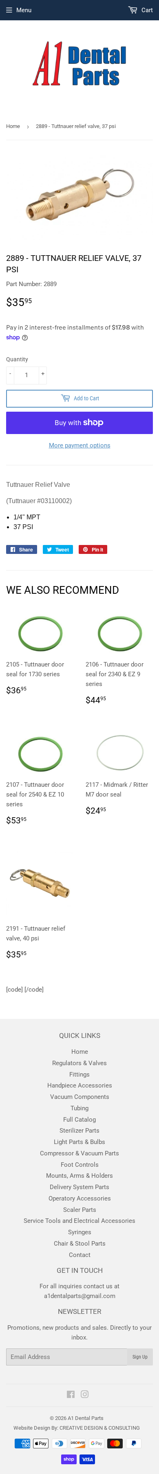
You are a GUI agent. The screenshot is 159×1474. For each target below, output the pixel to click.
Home (13, 126)
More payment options (79, 445)
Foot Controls (80, 1164)
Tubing (79, 1108)
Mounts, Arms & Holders (79, 1175)
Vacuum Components (79, 1097)
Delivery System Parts (79, 1187)
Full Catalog (79, 1119)
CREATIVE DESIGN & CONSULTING (100, 1428)
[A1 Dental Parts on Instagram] (85, 1395)
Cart (146, 10)
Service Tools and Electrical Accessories (79, 1220)
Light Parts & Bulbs (79, 1142)
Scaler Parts (79, 1209)
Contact (80, 1255)
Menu (23, 10)
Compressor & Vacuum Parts (79, 1153)
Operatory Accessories (80, 1198)
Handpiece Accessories (79, 1085)
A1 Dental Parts (86, 1418)
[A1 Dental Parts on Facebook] (70, 1395)
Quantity (17, 359)
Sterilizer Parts (79, 1130)
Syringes (79, 1232)
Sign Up (140, 1357)
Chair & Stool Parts (80, 1243)
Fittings (79, 1074)
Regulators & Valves (79, 1063)
